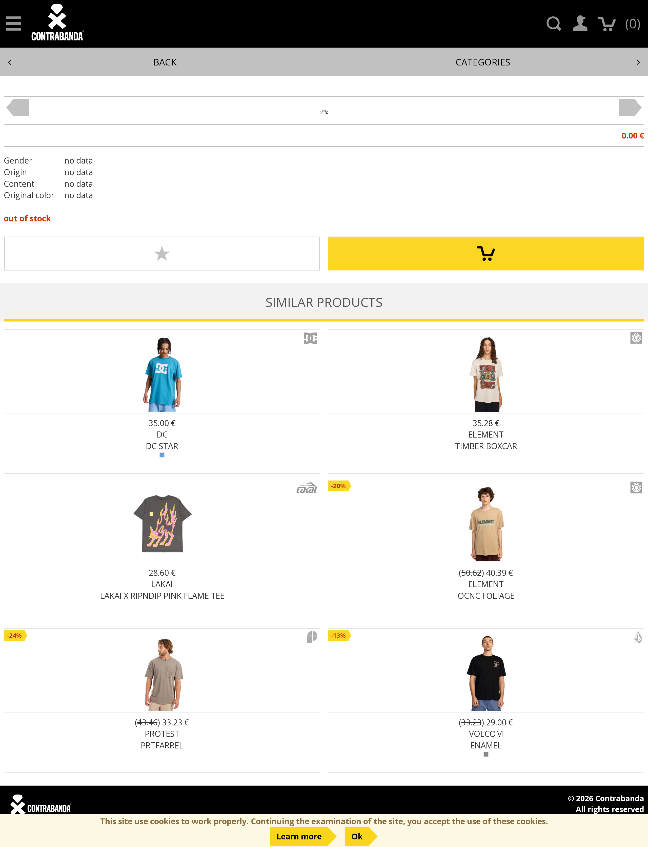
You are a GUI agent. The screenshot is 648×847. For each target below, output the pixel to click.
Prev (17, 107)
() (632, 23)
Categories (483, 62)
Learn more (299, 836)
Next (630, 107)
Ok (357, 836)
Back (165, 62)
